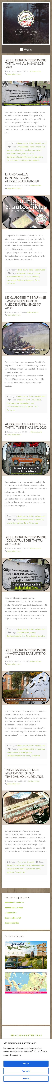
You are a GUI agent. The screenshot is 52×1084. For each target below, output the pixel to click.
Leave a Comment (13, 74)
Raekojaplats (26, 752)
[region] (26, 1061)
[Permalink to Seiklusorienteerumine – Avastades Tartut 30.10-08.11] (26, 688)
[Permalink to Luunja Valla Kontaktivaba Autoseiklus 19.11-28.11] (26, 212)
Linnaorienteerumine (25, 147)
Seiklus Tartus (28, 153)
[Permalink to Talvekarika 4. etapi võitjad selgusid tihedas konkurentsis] (26, 807)
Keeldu (26, 1078)
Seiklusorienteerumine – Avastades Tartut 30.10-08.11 (25, 653)
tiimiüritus (16, 160)
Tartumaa (11, 283)
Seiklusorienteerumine (33, 157)
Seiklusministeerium (15, 157)
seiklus (20, 523)
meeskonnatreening (32, 150)
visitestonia (26, 160)
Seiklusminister (35, 71)
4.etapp (10, 865)
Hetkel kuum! (22, 143)
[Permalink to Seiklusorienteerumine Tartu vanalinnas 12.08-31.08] (26, 93)
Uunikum (10, 872)
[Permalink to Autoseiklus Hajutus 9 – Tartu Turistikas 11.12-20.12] (26, 458)
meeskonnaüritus (14, 153)
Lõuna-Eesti (12, 523)
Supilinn (29, 406)
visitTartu (36, 160)
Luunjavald (11, 280)
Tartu (9, 160)
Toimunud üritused (37, 143)
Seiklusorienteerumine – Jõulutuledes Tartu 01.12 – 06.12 (25, 540)
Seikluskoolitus (12, 923)
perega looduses (27, 403)
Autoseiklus (21, 273)
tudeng (34, 636)
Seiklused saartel (13, 918)
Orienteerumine (13, 403)
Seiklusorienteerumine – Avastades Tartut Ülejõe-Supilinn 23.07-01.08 (25, 303)
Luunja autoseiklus (32, 276)
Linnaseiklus (40, 147)
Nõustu (26, 1064)
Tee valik (26, 1071)
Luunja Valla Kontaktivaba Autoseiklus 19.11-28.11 (22, 177)
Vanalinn (41, 636)
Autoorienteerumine (25, 519)
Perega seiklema (13, 752)
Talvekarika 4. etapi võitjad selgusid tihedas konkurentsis (24, 773)
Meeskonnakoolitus (15, 150)
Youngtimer (20, 872)
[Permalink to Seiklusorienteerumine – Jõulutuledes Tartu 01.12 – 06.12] (26, 575)
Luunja (30, 273)
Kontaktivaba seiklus (14, 902)
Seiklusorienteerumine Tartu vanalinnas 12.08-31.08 (25, 63)
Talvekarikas (29, 869)
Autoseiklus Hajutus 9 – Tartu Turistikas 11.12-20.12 (25, 426)
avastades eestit (23, 400)
